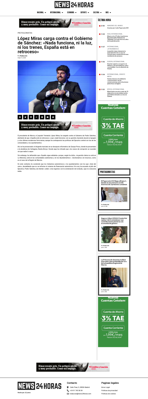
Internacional (55, 12)
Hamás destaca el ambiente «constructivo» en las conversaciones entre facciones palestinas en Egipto (117, 81)
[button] (20, 117)
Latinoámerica (113, 49)
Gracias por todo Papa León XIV (118, 28)
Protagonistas (25, 33)
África (109, 89)
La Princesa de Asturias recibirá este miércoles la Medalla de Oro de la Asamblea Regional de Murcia (114, 262)
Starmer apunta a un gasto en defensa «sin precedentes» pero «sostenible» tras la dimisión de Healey (117, 66)
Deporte (84, 12)
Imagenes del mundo (115, 26)
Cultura (96, 12)
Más (107, 12)
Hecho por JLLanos (24, 392)
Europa (110, 61)
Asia (109, 34)
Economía (70, 12)
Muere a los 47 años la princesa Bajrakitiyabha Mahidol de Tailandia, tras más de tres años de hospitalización (117, 38)
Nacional (40, 12)
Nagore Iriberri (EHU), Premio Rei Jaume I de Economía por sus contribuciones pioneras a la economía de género (114, 220)
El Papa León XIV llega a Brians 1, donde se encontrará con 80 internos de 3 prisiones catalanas (114, 182)
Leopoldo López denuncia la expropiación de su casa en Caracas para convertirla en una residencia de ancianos (117, 53)
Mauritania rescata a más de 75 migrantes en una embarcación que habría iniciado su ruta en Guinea (117, 94)
